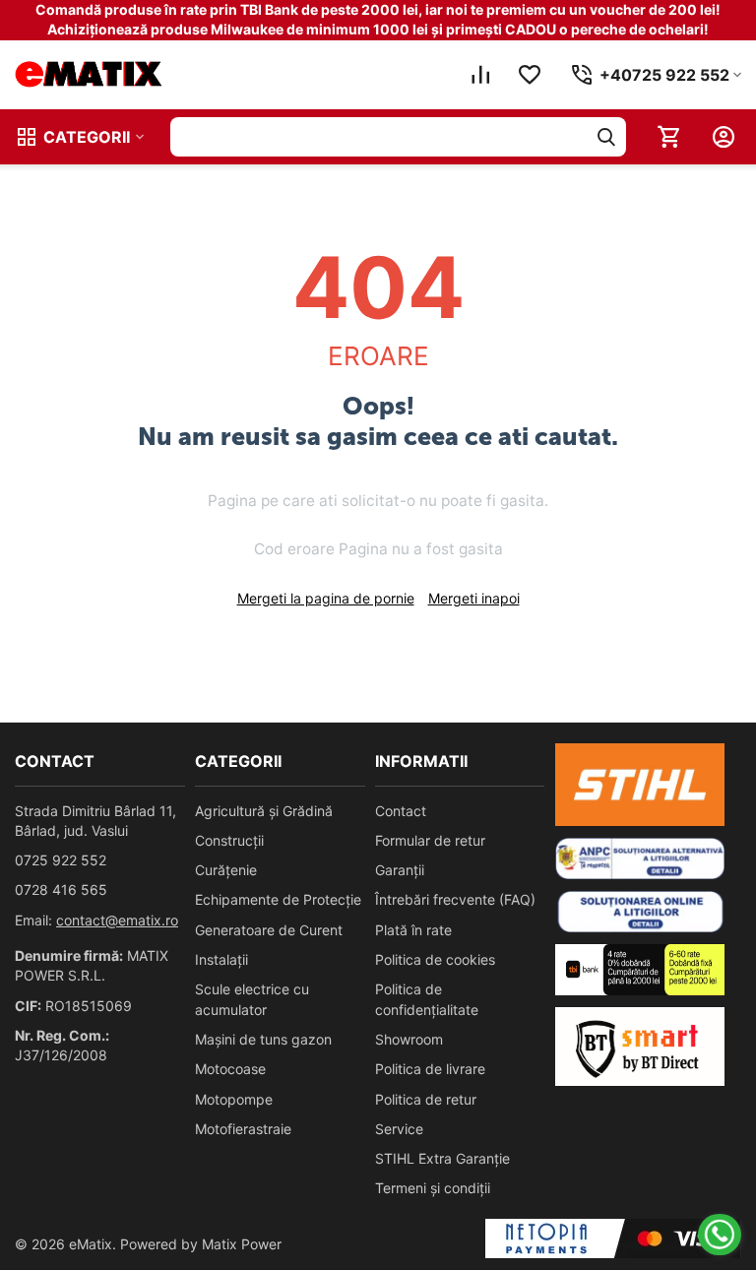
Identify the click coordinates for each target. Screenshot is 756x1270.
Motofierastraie (243, 1128)
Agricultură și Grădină (264, 810)
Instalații (221, 959)
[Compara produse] (480, 75)
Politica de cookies (435, 959)
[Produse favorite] (529, 75)
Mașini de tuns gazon (263, 1039)
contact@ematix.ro (117, 920)
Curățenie (226, 869)
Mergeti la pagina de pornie (325, 598)
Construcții (229, 840)
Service (399, 1128)
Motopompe (234, 1099)
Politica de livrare (430, 1068)
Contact (400, 810)
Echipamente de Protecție (278, 899)
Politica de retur (425, 1099)
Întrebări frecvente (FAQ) (455, 899)
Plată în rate (413, 929)
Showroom (409, 1039)
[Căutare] (606, 137)
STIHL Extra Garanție (442, 1158)
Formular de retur (430, 840)
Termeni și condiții (432, 1187)
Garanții (399, 869)
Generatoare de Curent (269, 929)
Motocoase (230, 1068)
